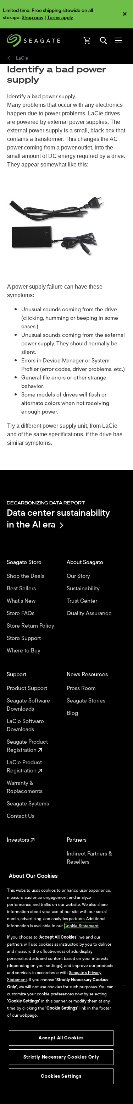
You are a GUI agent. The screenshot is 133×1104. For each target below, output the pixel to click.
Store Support (24, 638)
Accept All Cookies (61, 1038)
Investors (19, 840)
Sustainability (84, 589)
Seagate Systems (28, 804)
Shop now (32, 17)
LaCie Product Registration (24, 767)
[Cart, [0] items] (87, 40)
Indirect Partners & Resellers (89, 858)
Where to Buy (24, 651)
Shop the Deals (27, 576)
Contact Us (21, 816)
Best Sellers (22, 589)
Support (17, 675)
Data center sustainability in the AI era (58, 518)
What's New (22, 601)
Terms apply (60, 17)
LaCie (22, 58)
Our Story (79, 576)
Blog (73, 713)
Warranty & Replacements (25, 787)
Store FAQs (21, 614)
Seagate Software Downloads (28, 705)
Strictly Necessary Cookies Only (61, 1057)
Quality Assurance (90, 614)
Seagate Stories (87, 701)
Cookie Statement (81, 925)
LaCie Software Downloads (25, 725)
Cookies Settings (61, 1076)
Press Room (82, 688)
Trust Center (83, 601)
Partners (77, 840)
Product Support (28, 688)
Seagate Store (25, 562)
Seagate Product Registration (27, 746)
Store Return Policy (31, 626)
